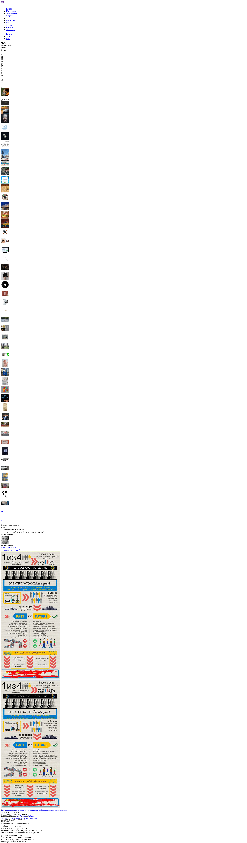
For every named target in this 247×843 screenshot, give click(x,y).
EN (2, 2)
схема (18, 810)
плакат (36, 810)
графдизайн (55, 810)
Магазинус (11, 20)
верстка (64, 810)
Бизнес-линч (11, 34)
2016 (8, 36)
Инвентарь (11, 11)
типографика (27, 810)
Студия (9, 16)
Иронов (9, 27)
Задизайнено (11, 13)
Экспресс (10, 25)
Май (8, 39)
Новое (9, 9)
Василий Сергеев (8, 548)
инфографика (44, 810)
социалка (12, 810)
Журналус (10, 30)
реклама (4, 810)
